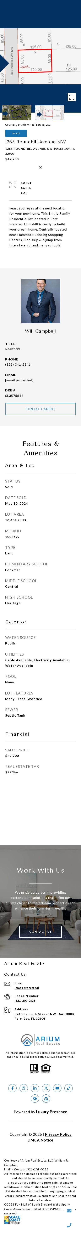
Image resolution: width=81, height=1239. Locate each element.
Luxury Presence (51, 1111)
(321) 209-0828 (25, 1000)
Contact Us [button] (40, 931)
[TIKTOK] (68, 1088)
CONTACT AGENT (41, 409)
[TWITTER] (46, 1088)
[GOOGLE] (35, 1098)
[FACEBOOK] (12, 1088)
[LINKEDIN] (35, 1088)
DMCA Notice (40, 1140)
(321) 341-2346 (18, 364)
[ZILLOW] (46, 1098)
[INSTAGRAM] (24, 1088)
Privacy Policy (58, 1134)
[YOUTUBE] (57, 1088)
